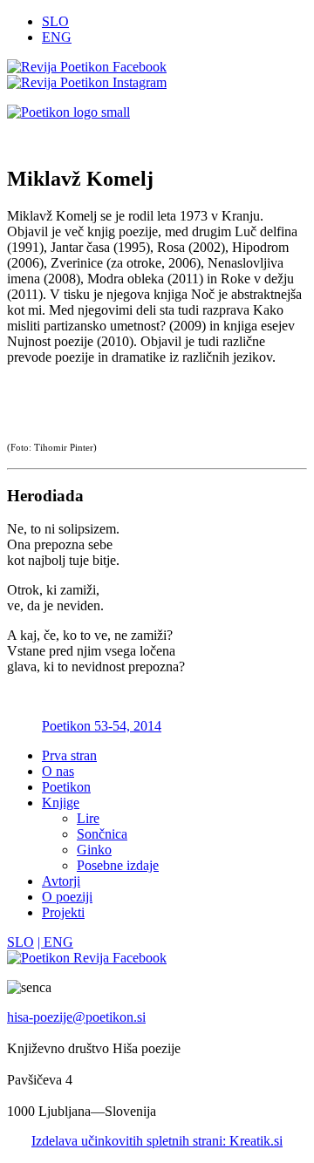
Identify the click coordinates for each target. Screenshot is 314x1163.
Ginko (94, 849)
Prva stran (69, 755)
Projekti (63, 912)
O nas (58, 771)
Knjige (60, 802)
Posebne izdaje (118, 865)
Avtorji (61, 881)
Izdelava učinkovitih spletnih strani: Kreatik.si (157, 1140)
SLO (55, 21)
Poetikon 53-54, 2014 (101, 725)
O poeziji (67, 896)
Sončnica (102, 833)
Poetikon (66, 786)
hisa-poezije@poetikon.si (76, 1017)
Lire (88, 818)
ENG (57, 37)
